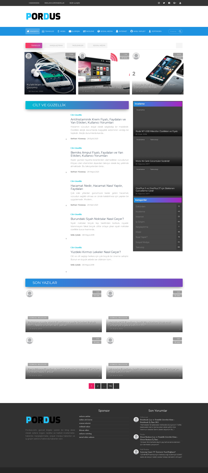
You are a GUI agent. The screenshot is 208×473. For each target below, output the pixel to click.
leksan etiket (84, 430)
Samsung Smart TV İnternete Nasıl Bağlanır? (158, 452)
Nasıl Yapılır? (139, 31)
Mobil (63, 31)
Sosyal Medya (106, 31)
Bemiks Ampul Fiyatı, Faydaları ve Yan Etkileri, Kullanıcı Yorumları (97, 154)
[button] (179, 45)
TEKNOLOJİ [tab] (35, 45)
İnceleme (90, 31)
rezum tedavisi (85, 423)
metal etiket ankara (86, 437)
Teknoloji (49, 31)
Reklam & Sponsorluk (54, 3)
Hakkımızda (33, 3)
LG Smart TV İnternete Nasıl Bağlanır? (104, 87)
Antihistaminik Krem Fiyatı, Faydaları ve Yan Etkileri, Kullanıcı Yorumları (98, 121)
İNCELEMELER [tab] (77, 45)
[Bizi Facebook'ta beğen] (169, 3)
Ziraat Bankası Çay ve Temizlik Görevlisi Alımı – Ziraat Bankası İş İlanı (159, 438)
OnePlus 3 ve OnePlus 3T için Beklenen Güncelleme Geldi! (155, 189)
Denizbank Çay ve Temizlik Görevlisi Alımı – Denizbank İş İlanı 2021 (157, 421)
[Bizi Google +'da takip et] (174, 3)
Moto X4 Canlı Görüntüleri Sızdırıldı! (153, 161)
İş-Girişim (76, 31)
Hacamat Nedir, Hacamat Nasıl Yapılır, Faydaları (97, 187)
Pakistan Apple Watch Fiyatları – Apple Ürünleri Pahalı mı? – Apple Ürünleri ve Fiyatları (62, 324)
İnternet (123, 31)
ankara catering (85, 434)
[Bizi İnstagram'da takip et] (159, 3)
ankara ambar (84, 416)
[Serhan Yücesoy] (28, 56)
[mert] (82, 56)
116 (110, 386)
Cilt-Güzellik (76, 115)
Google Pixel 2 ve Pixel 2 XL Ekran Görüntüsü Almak (154, 86)
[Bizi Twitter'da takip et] (164, 3)
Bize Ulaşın (74, 3)
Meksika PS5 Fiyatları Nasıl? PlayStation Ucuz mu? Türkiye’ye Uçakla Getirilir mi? (139, 324)
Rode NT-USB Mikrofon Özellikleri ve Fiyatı (157, 131)
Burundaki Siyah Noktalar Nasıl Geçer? (97, 219)
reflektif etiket (84, 427)
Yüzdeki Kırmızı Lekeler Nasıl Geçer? (96, 252)
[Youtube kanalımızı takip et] (180, 3)
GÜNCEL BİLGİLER (38, 317)
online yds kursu (85, 420)
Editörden (156, 31)
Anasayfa (34, 31)
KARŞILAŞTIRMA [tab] (56, 45)
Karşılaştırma (142, 227)
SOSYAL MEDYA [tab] (99, 45)
